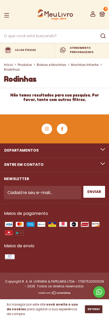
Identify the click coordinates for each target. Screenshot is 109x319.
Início (8, 64)
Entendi (94, 309)
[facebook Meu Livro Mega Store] (62, 129)
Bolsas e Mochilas (51, 64)
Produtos (25, 64)
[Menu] (7, 14)
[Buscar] (102, 36)
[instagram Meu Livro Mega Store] (47, 129)
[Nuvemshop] (54, 293)
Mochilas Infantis (85, 64)
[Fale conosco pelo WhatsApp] (99, 292)
